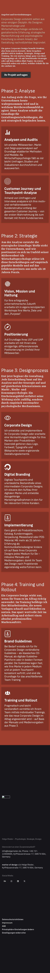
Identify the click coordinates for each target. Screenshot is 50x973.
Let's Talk (40, 3)
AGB (4, 926)
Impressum (7, 923)
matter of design (10, 865)
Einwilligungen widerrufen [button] (14, 933)
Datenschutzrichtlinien (12, 919)
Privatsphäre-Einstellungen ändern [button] (18, 929)
